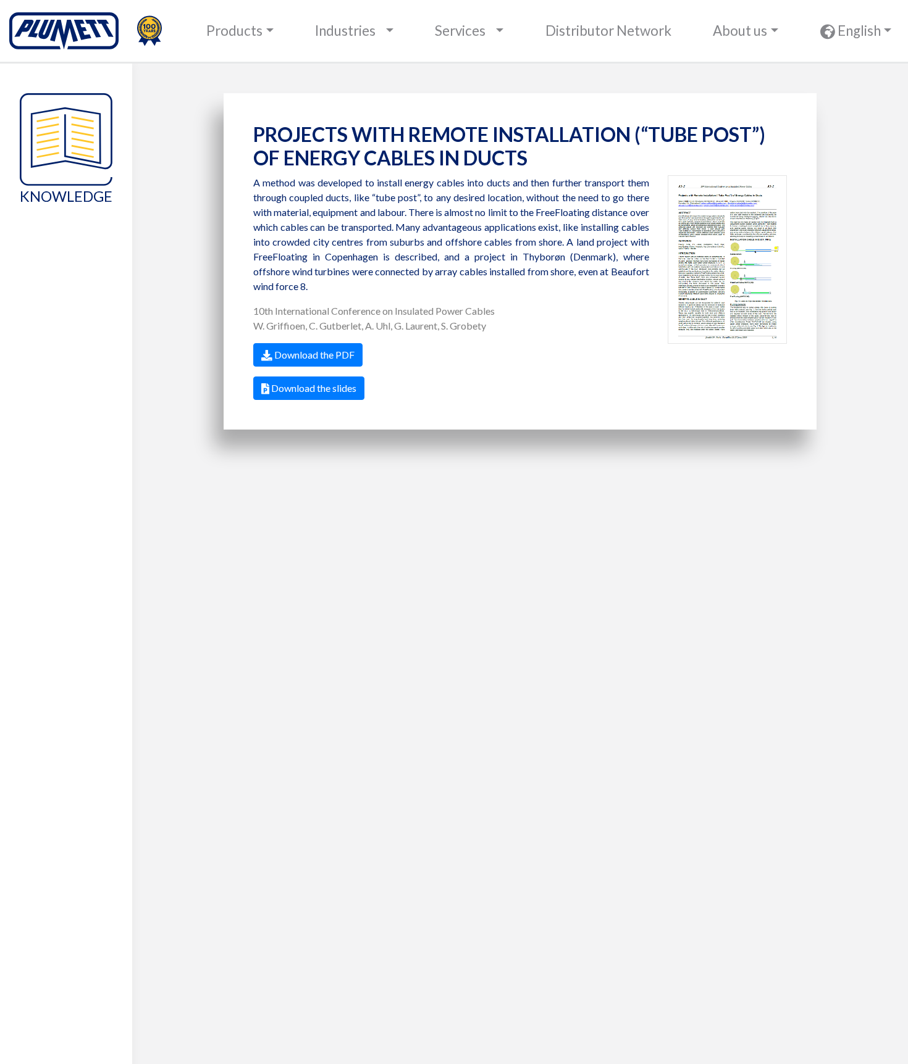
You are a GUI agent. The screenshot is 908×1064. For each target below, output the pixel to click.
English (858, 30)
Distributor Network (608, 30)
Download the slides (312, 388)
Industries (345, 30)
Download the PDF (313, 354)
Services (460, 30)
